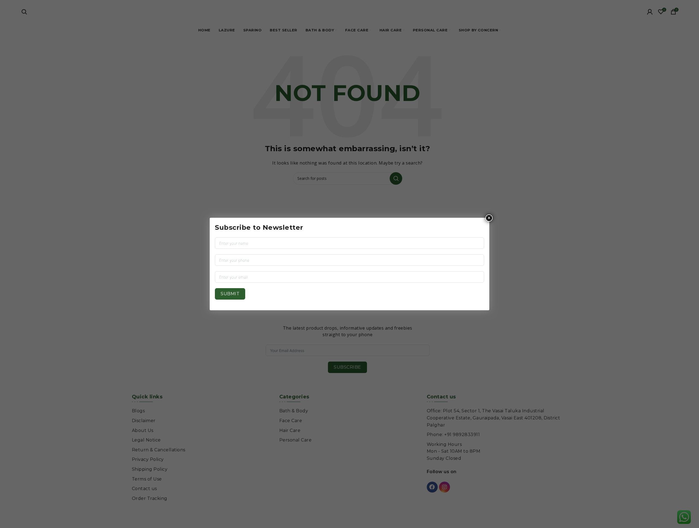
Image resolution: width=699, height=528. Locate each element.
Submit (230, 293)
